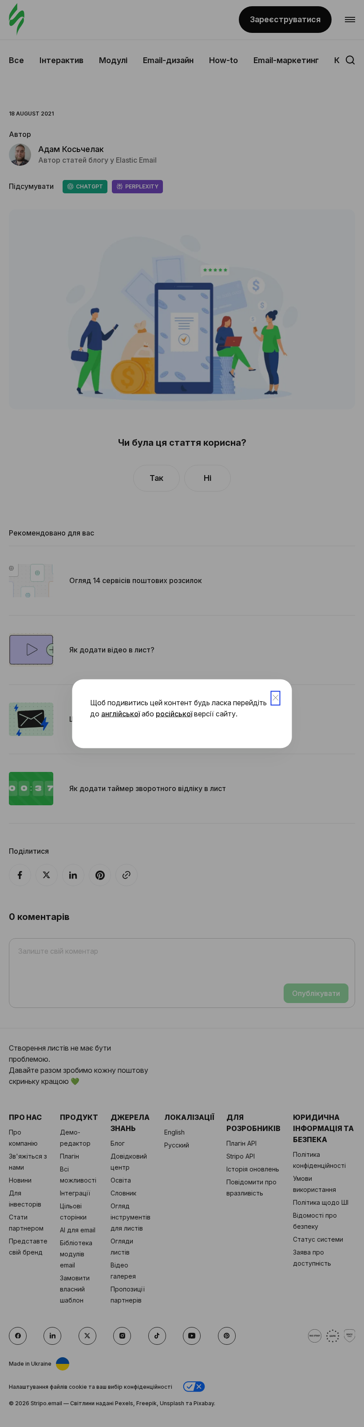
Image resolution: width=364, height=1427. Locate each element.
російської (174, 713)
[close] (276, 698)
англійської (120, 713)
